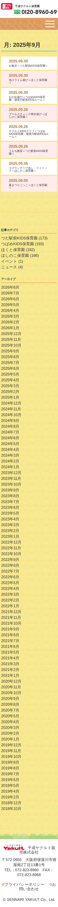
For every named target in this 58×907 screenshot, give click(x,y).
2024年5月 (10, 444)
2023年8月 (10, 496)
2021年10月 (11, 623)
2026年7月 (10, 293)
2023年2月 (10, 530)
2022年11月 (11, 548)
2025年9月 (10, 351)
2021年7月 (10, 640)
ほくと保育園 (13, 249)
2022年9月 (10, 559)
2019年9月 (10, 762)
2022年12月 (11, 542)
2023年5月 (10, 513)
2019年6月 (10, 779)
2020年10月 (11, 693)
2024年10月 (11, 415)
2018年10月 (11, 808)
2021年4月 (10, 658)
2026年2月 (10, 322)
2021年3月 (10, 664)
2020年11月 (11, 687)
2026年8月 (10, 287)
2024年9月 (10, 420)
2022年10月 (11, 554)
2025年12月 (11, 333)
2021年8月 (10, 635)
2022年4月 (10, 588)
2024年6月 (10, 438)
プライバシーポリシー (24, 884)
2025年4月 (10, 380)
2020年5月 (10, 716)
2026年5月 (10, 304)
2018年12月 (11, 803)
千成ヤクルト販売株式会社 (37, 850)
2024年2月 (10, 461)
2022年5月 (10, 583)
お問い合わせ (37, 886)
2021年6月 (10, 646)
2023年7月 (10, 501)
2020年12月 (11, 681)
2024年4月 (10, 449)
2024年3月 (10, 455)
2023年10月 (11, 484)
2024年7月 (10, 432)
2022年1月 (10, 606)
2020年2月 (10, 733)
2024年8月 (10, 426)
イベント (9, 261)
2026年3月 (10, 316)
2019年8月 (10, 768)
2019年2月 (10, 797)
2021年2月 (10, 669)
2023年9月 (10, 490)
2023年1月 (10, 536)
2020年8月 (10, 704)
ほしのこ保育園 (15, 255)
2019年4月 (10, 791)
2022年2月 (10, 600)
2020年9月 (10, 698)
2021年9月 (10, 629)
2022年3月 (10, 594)
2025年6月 (10, 368)
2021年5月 (10, 652)
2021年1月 (10, 675)
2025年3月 (10, 386)
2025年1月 (10, 397)
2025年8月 (10, 357)
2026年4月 (10, 310)
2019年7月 (10, 774)
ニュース (9, 267)
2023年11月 (11, 478)
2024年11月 (11, 409)
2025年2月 (10, 391)
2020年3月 (10, 727)
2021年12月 (11, 611)
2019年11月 (11, 751)
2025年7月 (10, 362)
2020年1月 (10, 739)
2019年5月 (10, 785)
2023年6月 (10, 507)
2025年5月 (10, 374)
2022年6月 (10, 577)
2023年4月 (10, 519)
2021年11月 (11, 617)
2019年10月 (11, 756)
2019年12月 (11, 745)
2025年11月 (11, 339)
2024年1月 (10, 467)
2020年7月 (10, 710)
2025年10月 (11, 345)
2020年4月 (10, 722)
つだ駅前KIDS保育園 (19, 238)
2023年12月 (11, 472)
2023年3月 (10, 525)
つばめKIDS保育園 (17, 244)
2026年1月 (10, 328)
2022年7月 (10, 571)
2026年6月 (10, 299)
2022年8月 (10, 565)
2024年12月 (11, 403)
